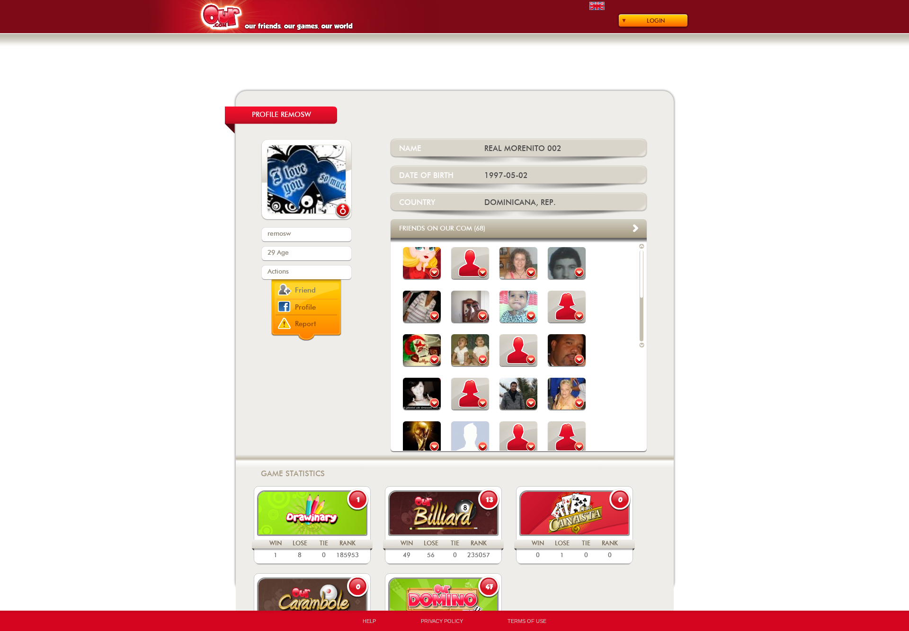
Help (369, 621)
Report (305, 324)
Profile (305, 307)
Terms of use (527, 621)
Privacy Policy (442, 621)
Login (656, 21)
